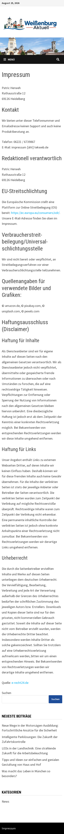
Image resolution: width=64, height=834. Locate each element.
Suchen (6, 693)
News (5, 801)
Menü (11, 59)
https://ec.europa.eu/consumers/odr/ (35, 213)
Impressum (9, 828)
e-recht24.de (20, 683)
